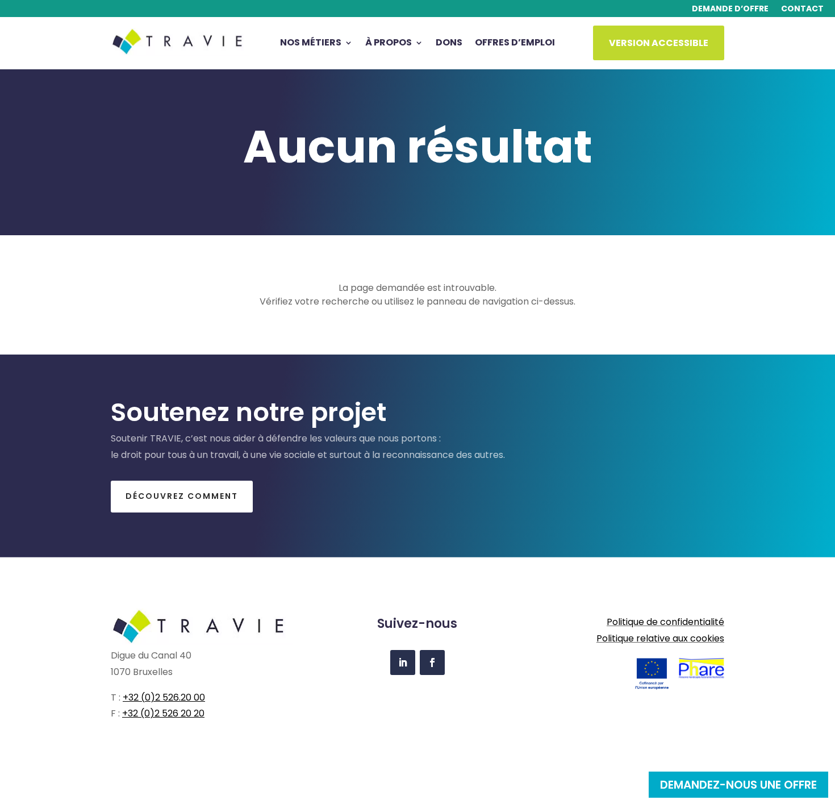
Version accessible (658, 42)
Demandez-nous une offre (738, 785)
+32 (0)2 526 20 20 (163, 713)
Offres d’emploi (515, 44)
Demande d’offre (730, 9)
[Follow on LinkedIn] (402, 662)
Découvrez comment (182, 496)
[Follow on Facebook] (432, 662)
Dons (449, 44)
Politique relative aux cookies (660, 638)
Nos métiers (310, 44)
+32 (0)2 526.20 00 (164, 697)
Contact (802, 9)
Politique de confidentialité (665, 621)
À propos (388, 44)
